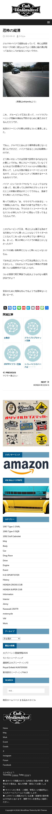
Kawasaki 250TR (10, 609)
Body (5, 546)
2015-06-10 (10, 36)
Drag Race (8, 555)
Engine (6, 565)
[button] (48, 22)
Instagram (7, 756)
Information (8, 594)
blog (5, 541)
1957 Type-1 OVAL (11, 526)
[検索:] (26, 690)
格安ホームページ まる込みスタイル (19, 700)
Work (5, 623)
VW (4, 618)
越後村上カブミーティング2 (15, 662)
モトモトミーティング (13, 658)
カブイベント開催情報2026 (15, 653)
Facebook (7, 765)
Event (5, 570)
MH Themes (42, 810)
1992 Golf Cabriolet (12, 536)
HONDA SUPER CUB (12, 589)
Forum (5, 760)
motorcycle (8, 613)
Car (4, 551)
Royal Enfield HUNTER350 (15, 667)
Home (5, 728)
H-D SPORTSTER (11, 575)
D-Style (22, 36)
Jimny (5, 604)
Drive (5, 560)
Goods (5, 746)
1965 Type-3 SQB (11, 531)
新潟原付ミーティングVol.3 (15, 672)
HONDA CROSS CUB (12, 585)
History (6, 580)
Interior (6, 599)
